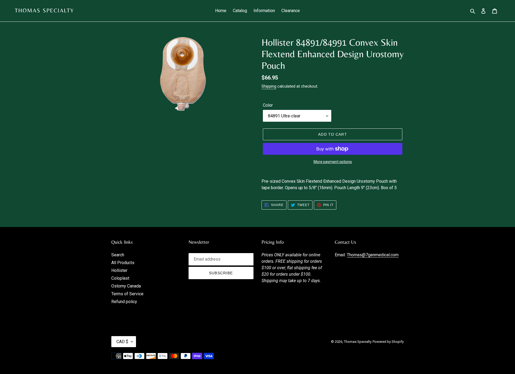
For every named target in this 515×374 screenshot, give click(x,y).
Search (117, 254)
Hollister (119, 270)
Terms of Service (127, 293)
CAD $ (122, 341)
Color (268, 105)
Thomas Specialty (44, 10)
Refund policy (124, 301)
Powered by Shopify (388, 342)
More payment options (333, 162)
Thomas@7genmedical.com (373, 254)
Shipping (269, 86)
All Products (122, 262)
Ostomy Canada (126, 286)
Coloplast (120, 278)
